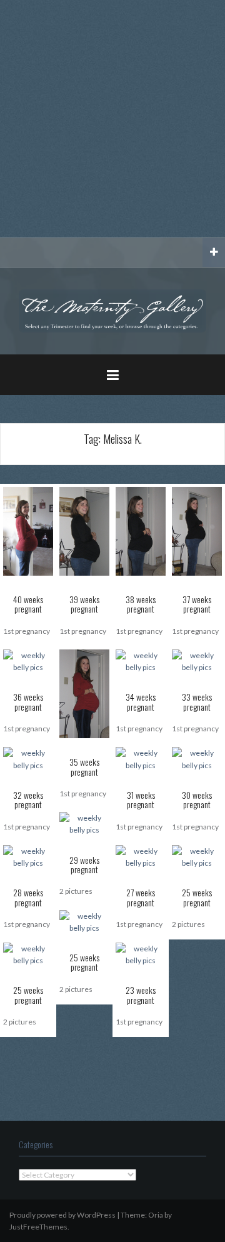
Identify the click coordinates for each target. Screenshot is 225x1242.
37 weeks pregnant (196, 604)
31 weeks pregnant (141, 799)
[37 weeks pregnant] (197, 530)
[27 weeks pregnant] (141, 856)
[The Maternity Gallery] (112, 309)
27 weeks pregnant (140, 897)
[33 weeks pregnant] (197, 660)
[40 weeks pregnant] (28, 530)
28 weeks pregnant (28, 897)
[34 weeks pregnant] (141, 660)
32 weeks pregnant (28, 799)
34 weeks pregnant (141, 701)
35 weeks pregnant (84, 766)
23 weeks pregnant (141, 994)
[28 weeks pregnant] (28, 856)
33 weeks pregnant (197, 701)
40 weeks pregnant (28, 604)
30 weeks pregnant (197, 799)
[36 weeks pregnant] (28, 660)
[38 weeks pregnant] (141, 530)
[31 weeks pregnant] (141, 758)
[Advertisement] (112, 118)
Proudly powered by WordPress (62, 1214)
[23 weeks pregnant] (141, 953)
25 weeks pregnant (197, 897)
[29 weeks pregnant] (84, 823)
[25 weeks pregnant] (197, 856)
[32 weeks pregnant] (28, 758)
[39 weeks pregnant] (84, 530)
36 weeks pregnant (28, 701)
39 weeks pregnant (84, 604)
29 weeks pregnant (84, 864)
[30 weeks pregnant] (197, 758)
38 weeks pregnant (141, 604)
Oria (155, 1214)
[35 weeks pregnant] (84, 693)
